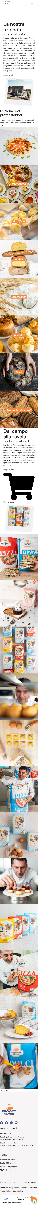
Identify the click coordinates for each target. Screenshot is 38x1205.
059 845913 (11, 1160)
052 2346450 (11, 1163)
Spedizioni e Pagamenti (9, 1187)
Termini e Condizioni (29, 1187)
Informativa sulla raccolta (12, 1203)
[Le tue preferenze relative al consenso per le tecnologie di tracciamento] (34, 1201)
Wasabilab (32, 1182)
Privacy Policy (5, 1191)
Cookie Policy (18, 1191)
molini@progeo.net (12, 1166)
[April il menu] (31, 3)
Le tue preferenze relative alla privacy (21, 1198)
